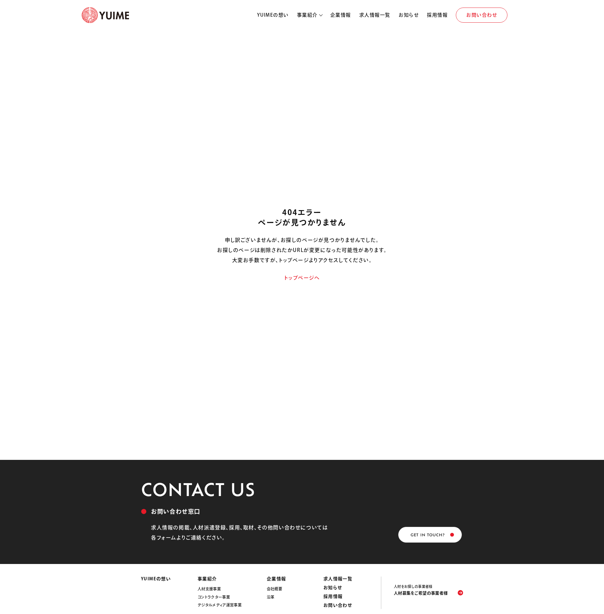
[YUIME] (105, 15)
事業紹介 (307, 15)
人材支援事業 (209, 589)
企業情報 (340, 15)
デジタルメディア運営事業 (220, 605)
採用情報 (437, 15)
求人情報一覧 (374, 15)
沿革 (271, 597)
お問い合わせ (481, 15)
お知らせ (409, 15)
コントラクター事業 (214, 597)
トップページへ (302, 277)
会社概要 (274, 589)
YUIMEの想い (273, 15)
